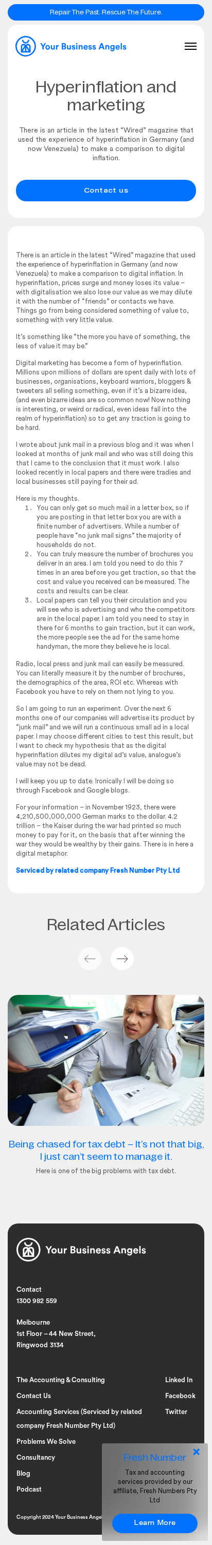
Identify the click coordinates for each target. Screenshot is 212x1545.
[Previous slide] (89, 958)
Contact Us (33, 1395)
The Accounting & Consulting (60, 1380)
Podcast (29, 1489)
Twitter (176, 1411)
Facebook (180, 1395)
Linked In (178, 1380)
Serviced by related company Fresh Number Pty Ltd (98, 871)
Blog (23, 1473)
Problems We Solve (46, 1441)
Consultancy (35, 1457)
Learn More (155, 1523)
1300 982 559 (36, 1301)
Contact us (106, 191)
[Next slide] (122, 958)
